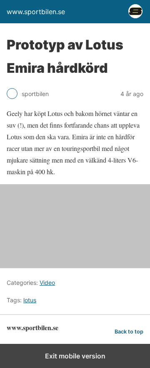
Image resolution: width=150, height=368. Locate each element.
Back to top (129, 331)
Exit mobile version (75, 356)
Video (47, 282)
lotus (29, 300)
